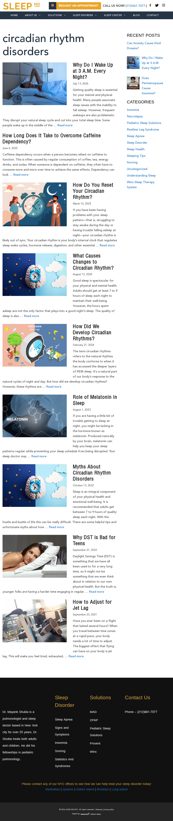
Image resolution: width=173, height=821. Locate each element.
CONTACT (153, 15)
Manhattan (52, 789)
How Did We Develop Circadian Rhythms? (92, 333)
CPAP (94, 720)
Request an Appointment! (78, 6)
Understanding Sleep (141, 175)
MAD (93, 712)
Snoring (132, 162)
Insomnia (133, 109)
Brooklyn (103, 789)
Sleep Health (136, 149)
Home (14, 15)
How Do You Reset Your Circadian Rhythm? (93, 191)
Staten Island (85, 789)
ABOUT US (31, 15)
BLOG (136, 15)
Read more (64, 125)
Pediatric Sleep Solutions (144, 123)
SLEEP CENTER (113, 15)
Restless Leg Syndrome (143, 129)
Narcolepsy (135, 116)
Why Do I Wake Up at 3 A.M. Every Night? (93, 71)
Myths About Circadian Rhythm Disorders (92, 473)
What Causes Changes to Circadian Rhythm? (93, 262)
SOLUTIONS (55, 15)
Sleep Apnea (135, 136)
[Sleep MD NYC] (22, 5)
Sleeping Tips (136, 155)
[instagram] (163, 5)
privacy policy (109, 809)
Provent (95, 743)
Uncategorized (137, 169)
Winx (93, 752)
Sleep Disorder (83, 15)
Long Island (120, 789)
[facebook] (150, 5)
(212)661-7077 (135, 5)
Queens (68, 789)
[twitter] (156, 5)
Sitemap (99, 809)
